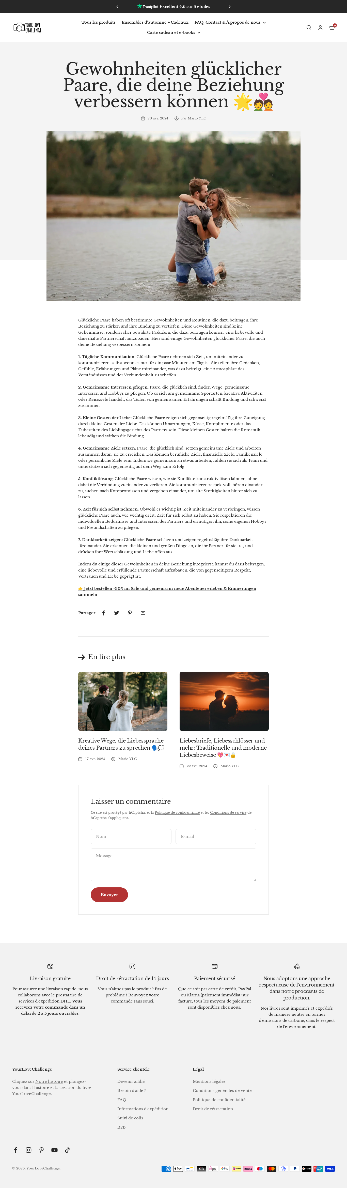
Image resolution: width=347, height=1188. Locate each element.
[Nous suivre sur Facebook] (15, 1150)
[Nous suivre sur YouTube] (54, 1150)
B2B (121, 1127)
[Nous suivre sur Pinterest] (41, 1150)
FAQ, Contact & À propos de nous (228, 22)
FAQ (121, 1099)
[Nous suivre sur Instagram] (28, 1150)
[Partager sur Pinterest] (130, 613)
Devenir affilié (131, 1081)
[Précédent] (117, 7)
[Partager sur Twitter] (117, 613)
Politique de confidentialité (177, 812)
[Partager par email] (143, 613)
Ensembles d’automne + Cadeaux (155, 22)
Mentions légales (209, 1081)
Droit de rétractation (213, 1108)
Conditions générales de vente (222, 1090)
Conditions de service (228, 812)
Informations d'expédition (142, 1108)
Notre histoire (49, 1081)
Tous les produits (99, 22)
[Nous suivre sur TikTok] (67, 1150)
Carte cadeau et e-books (171, 32)
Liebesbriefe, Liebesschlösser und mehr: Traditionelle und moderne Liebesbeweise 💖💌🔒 (223, 748)
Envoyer (109, 894)
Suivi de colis (130, 1118)
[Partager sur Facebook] (103, 613)
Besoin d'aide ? (131, 1090)
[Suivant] (230, 7)
